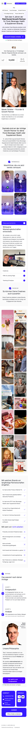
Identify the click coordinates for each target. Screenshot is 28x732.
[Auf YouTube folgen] (22, 696)
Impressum (17, 727)
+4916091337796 (9, 696)
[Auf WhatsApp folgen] (19, 700)
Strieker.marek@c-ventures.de (9, 699)
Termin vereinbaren (7, 703)
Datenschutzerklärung (7, 727)
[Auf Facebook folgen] (19, 696)
